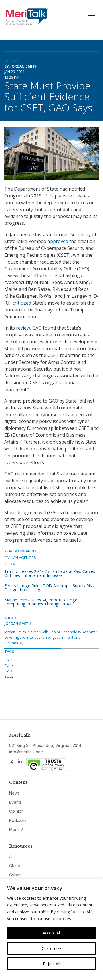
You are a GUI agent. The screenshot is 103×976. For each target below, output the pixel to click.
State (8, 676)
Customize (52, 948)
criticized (22, 303)
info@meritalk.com (26, 751)
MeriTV (16, 829)
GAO (8, 670)
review (23, 328)
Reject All (51, 963)
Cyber (9, 665)
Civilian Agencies (20, 557)
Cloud (14, 865)
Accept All (52, 933)
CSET (8, 659)
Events (15, 802)
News (14, 793)
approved (57, 241)
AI (11, 856)
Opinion (16, 811)
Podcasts (18, 820)
